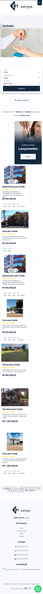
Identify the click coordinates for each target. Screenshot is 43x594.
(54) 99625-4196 (22, 555)
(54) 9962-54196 (22, 551)
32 (30, 488)
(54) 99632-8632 (22, 559)
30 (21, 488)
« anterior (6, 488)
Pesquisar (21, 89)
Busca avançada (23, 100)
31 (26, 488)
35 (9, 491)
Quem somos (21, 531)
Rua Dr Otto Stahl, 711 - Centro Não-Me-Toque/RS (22, 569)
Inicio (21, 528)
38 (22, 491)
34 (39, 488)
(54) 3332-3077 (22, 546)
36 (13, 491)
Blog (21, 534)
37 (18, 491)
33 (35, 488)
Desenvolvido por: (17, 589)
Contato (21, 536)
